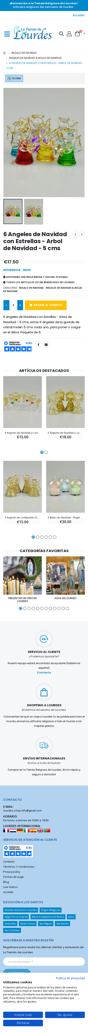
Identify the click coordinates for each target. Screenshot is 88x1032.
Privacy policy (11, 872)
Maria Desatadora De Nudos (48, 916)
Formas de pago (13, 877)
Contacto (44, 672)
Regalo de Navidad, (31, 287)
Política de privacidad (70, 978)
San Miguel (46, 923)
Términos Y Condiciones (18, 867)
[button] (61, 34)
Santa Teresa (27, 923)
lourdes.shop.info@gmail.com (22, 810)
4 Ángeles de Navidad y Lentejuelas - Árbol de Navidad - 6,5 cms (65, 432)
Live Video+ (10, 887)
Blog (6, 882)
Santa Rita (10, 923)
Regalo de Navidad (24, 53)
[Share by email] (46, 344)
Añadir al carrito (48, 305)
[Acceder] (69, 33)
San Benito (62, 923)
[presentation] (9, 142)
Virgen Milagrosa (50, 909)
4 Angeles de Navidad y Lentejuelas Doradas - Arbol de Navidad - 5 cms (22, 432)
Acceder (79, 15)
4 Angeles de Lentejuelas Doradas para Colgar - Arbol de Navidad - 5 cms (22, 517)
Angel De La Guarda (16, 916)
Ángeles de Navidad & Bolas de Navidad (35, 58)
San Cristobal (12, 930)
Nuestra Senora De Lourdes (21, 909)
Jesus (71, 916)
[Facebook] (38, 344)
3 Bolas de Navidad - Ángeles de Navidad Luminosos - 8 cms (65, 517)
